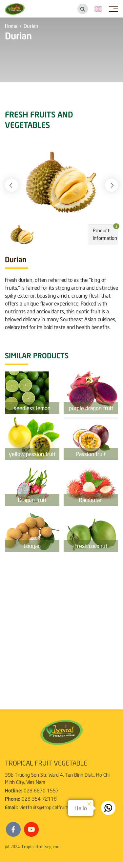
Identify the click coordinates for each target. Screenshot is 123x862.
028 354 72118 (39, 798)
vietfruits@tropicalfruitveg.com (52, 807)
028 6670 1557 (41, 790)
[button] (11, 185)
